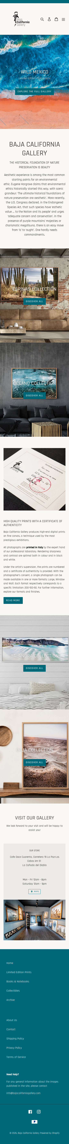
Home (9, 963)
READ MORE (13, 600)
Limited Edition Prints (18, 972)
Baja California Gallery (28, 1133)
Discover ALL (34, 395)
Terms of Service (16, 1057)
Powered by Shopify (50, 1133)
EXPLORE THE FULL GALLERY (35, 91)
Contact (10, 1029)
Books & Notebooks (17, 981)
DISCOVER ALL (34, 301)
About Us (11, 1020)
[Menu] (63, 19)
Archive (10, 1000)
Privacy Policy (14, 1048)
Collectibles (13, 991)
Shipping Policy (15, 1038)
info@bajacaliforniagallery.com (23, 1093)
